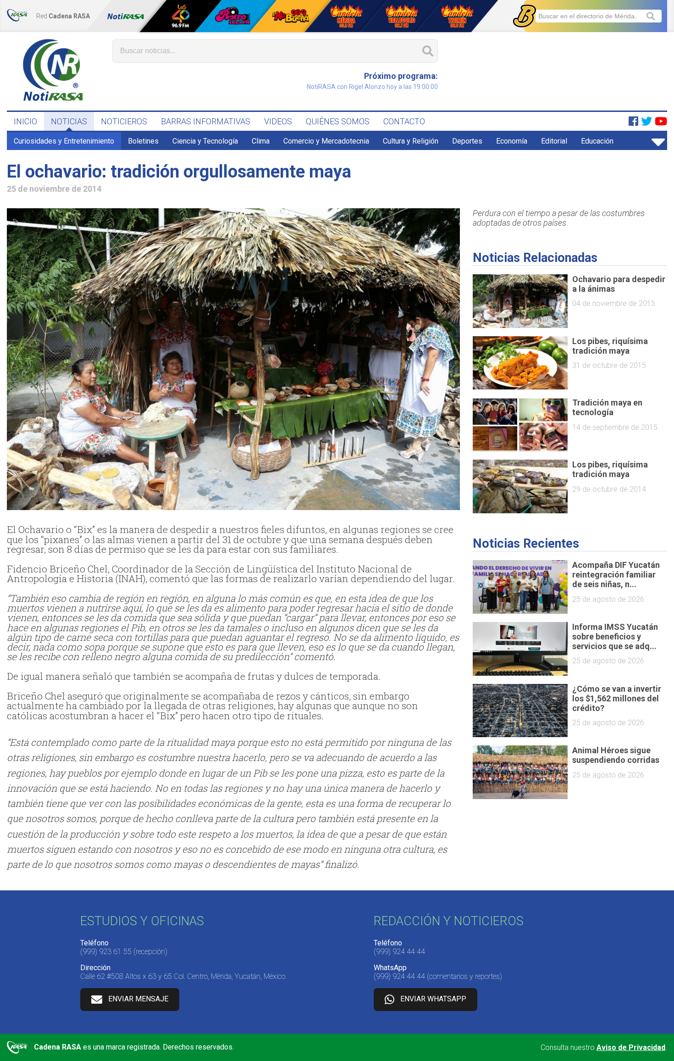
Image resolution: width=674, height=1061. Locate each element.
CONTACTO (404, 121)
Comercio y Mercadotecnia (326, 141)
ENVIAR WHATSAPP (433, 998)
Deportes (467, 141)
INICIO (25, 121)
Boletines (143, 141)
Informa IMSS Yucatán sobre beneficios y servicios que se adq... (615, 636)
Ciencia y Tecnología (205, 141)
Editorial (554, 141)
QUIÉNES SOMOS (338, 121)
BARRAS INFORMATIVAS (205, 121)
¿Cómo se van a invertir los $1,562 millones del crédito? (616, 698)
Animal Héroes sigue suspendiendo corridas (615, 755)
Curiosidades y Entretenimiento (64, 141)
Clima (261, 141)
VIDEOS (278, 121)
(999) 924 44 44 (399, 951)
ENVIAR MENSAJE (138, 998)
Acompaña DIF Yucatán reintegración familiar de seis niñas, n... (616, 574)
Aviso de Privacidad (631, 1047)
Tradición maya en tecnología (607, 407)
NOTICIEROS (124, 121)
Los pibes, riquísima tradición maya (610, 346)
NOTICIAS (69, 121)
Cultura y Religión (410, 141)
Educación (597, 141)
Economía (511, 141)
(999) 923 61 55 (106, 951)
